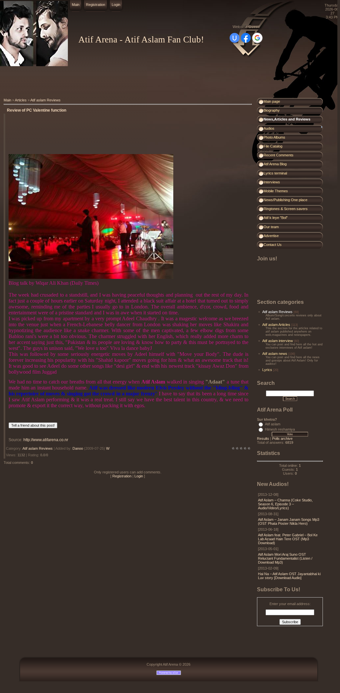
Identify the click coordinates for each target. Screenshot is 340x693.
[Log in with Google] (257, 38)
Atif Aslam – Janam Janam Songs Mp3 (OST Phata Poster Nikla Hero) (288, 521)
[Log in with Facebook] (246, 38)
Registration (95, 5)
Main (75, 5)
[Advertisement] (120, 82)
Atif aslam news (274, 354)
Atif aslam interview (277, 341)
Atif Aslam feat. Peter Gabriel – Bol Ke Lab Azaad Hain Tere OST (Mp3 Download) (288, 539)
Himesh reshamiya (280, 429)
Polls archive (282, 438)
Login (116, 5)
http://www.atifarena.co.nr (45, 440)
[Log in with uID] (235, 38)
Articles (21, 100)
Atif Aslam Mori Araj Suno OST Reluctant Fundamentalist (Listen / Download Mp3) (285, 558)
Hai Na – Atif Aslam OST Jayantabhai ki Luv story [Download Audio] (289, 576)
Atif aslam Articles (276, 325)
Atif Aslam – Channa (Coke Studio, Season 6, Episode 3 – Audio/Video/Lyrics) (285, 504)
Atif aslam (272, 424)
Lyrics (267, 370)
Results (263, 438)
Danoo (77, 448)
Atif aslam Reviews (45, 100)
